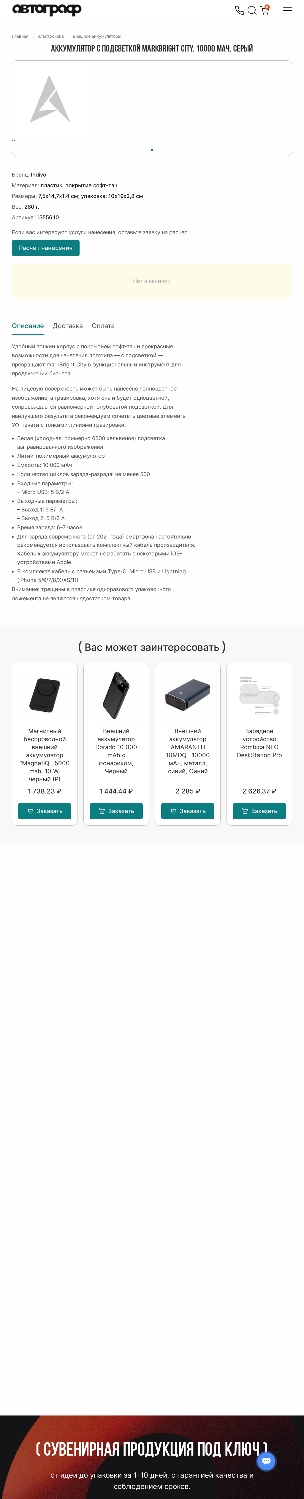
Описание (28, 326)
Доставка (68, 326)
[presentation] (13, 140)
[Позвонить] (239, 10)
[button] (152, 149)
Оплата (103, 326)
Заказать (50, 811)
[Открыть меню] (287, 10)
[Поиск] (252, 10)
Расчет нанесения (45, 247)
